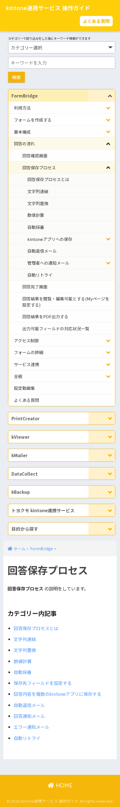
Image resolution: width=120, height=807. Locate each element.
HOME (63, 785)
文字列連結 (25, 639)
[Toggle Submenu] (101, 95)
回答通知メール (29, 716)
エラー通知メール (31, 726)
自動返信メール (29, 705)
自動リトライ (27, 738)
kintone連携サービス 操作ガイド (48, 8)
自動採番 (23, 672)
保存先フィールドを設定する (43, 683)
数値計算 (23, 661)
